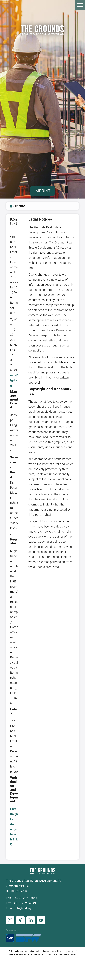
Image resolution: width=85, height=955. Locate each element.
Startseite (10, 206)
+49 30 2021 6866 (25, 898)
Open (80, 5)
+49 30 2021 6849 (24, 903)
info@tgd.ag (14, 380)
